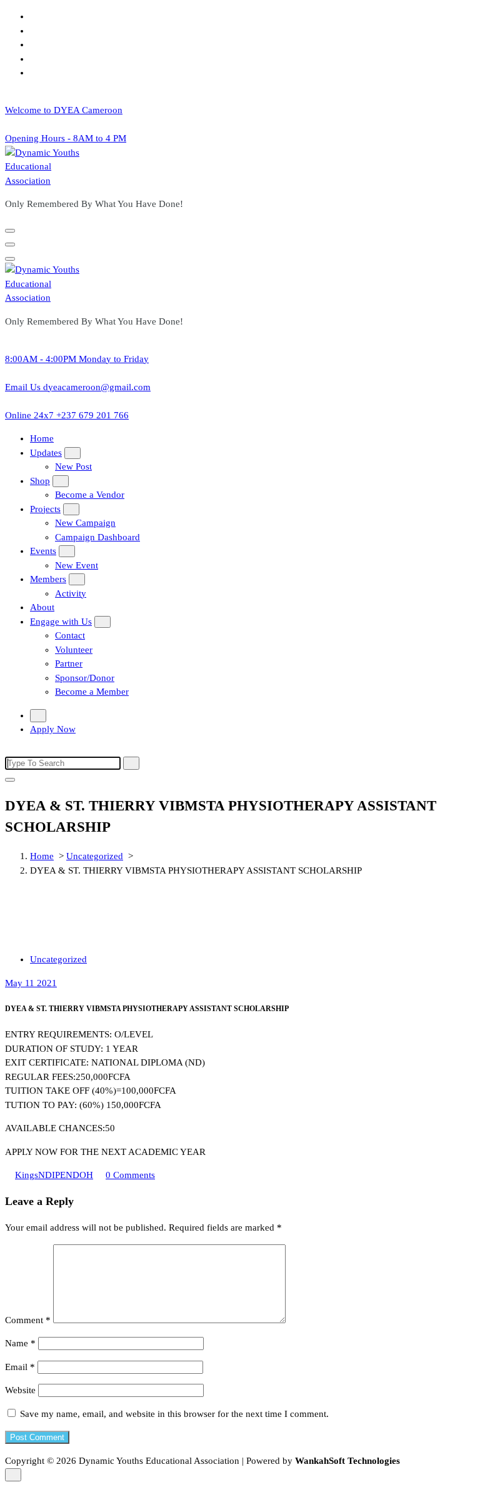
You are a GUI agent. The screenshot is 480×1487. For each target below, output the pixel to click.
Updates (46, 453)
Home (42, 438)
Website (20, 1390)
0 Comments (130, 1175)
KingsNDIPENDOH (54, 1175)
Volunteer (73, 650)
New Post (73, 466)
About (42, 607)
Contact (70, 635)
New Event (76, 565)
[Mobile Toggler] (72, 453)
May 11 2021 (31, 983)
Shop (40, 481)
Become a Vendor (89, 495)
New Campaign (85, 523)
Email (20, 1367)
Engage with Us (61, 622)
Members (48, 579)
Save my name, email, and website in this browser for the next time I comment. (174, 1414)
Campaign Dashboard (97, 537)
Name (20, 1343)
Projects (45, 509)
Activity (70, 593)
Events (43, 551)
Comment (28, 1320)
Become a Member (92, 692)
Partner (68, 663)
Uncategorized (94, 856)
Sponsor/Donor (84, 678)
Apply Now (53, 729)
